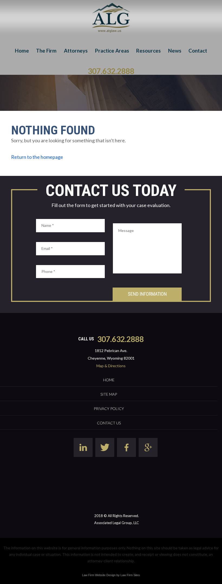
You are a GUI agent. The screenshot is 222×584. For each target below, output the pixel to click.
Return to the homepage (37, 157)
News (174, 50)
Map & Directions (111, 365)
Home (22, 50)
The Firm (46, 50)
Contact (197, 50)
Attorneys (76, 50)
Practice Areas (112, 50)
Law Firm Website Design (99, 575)
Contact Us (109, 423)
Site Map (108, 394)
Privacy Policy (109, 408)
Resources (148, 50)
